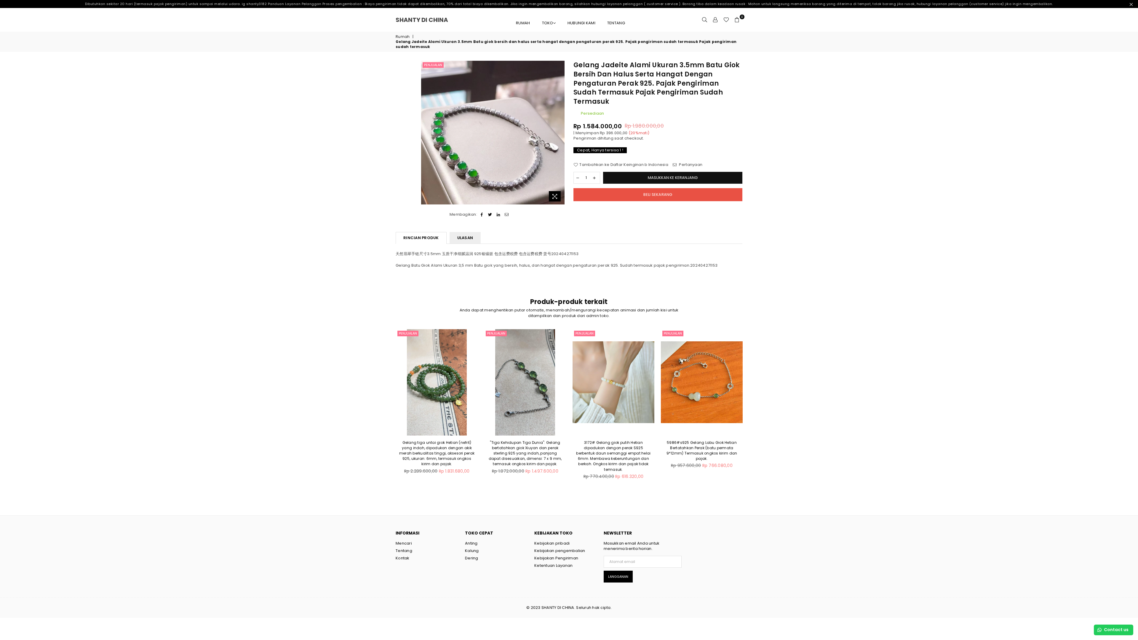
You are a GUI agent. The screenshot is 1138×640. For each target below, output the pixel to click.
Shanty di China (430, 20)
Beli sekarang (657, 194)
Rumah (523, 23)
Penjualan (433, 65)
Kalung (472, 550)
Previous (386, 407)
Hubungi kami (581, 23)
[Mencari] (704, 19)
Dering (471, 558)
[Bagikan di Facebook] (482, 214)
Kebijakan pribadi (552, 543)
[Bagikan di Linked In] (498, 214)
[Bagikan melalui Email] (507, 214)
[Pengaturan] (715, 19)
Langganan (618, 576)
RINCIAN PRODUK (421, 238)
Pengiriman (585, 138)
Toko (547, 23)
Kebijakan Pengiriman (556, 558)
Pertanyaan (690, 164)
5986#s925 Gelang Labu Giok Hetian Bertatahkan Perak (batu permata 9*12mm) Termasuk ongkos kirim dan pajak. (702, 450)
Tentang (616, 23)
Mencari (404, 543)
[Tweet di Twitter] (490, 214)
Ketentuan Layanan (553, 565)
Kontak (403, 558)
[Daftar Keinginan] (726, 19)
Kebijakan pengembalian (559, 550)
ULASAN (465, 238)
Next (752, 407)
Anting (471, 543)
